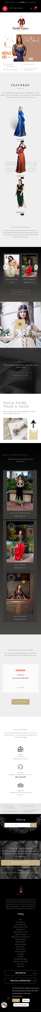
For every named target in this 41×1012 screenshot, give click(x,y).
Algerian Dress (20, 942)
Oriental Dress (20, 949)
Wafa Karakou (20, 564)
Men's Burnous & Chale (20, 961)
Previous (5, 267)
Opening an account (20, 862)
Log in (20, 870)
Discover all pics (20, 375)
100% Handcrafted (20, 959)
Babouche (20, 966)
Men (20, 919)
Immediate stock (20, 924)
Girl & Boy (20, 954)
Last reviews (20, 701)
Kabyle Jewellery (20, 939)
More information (21, 1005)
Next (36, 267)
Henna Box (20, 964)
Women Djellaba (20, 951)
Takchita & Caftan (20, 944)
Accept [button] (16, 1000)
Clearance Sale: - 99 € (20, 927)
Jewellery (20, 956)
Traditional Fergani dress (20, 513)
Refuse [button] (25, 1000)
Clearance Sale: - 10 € (20, 932)
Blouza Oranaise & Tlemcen (20, 937)
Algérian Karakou (20, 934)
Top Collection (20, 922)
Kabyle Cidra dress (11, 279)
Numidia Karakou (20, 616)
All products (21, 292)
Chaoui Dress (20, 947)
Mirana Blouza (29, 279)
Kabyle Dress (20, 929)
